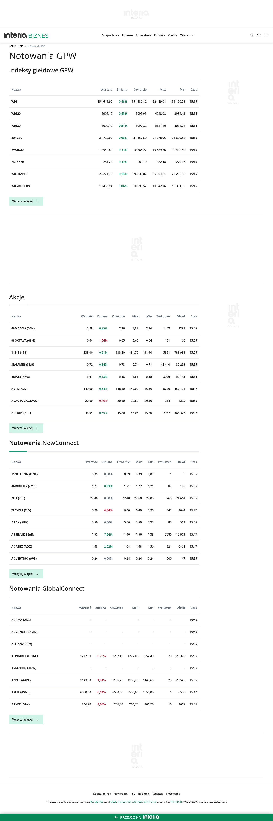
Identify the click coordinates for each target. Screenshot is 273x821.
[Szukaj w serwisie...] (251, 35)
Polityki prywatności (119, 801)
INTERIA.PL (177, 801)
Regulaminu (96, 801)
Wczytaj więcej (22, 201)
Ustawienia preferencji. (143, 801)
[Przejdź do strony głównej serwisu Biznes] (38, 35)
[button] (173, 35)
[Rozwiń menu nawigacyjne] (266, 35)
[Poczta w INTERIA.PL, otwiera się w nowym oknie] (259, 35)
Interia (12, 46)
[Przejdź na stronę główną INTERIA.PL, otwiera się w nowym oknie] (15, 35)
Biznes (23, 46)
